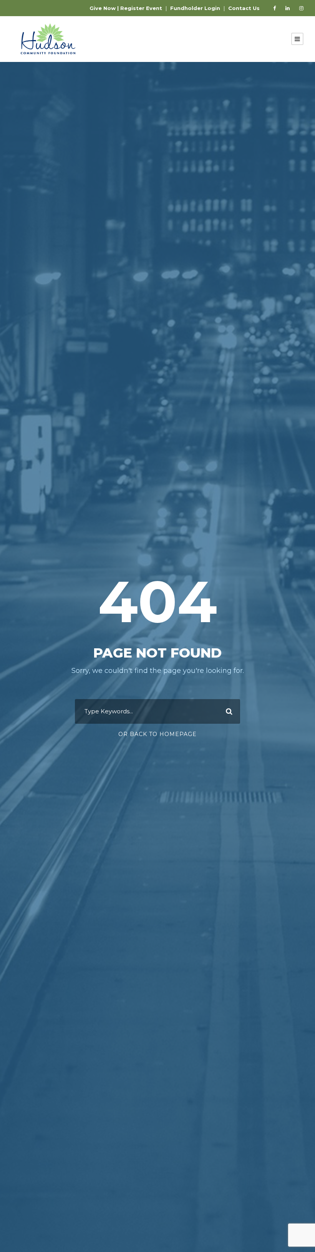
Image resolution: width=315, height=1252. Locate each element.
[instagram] (301, 8)
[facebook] (274, 8)
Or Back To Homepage (157, 734)
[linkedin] (287, 8)
